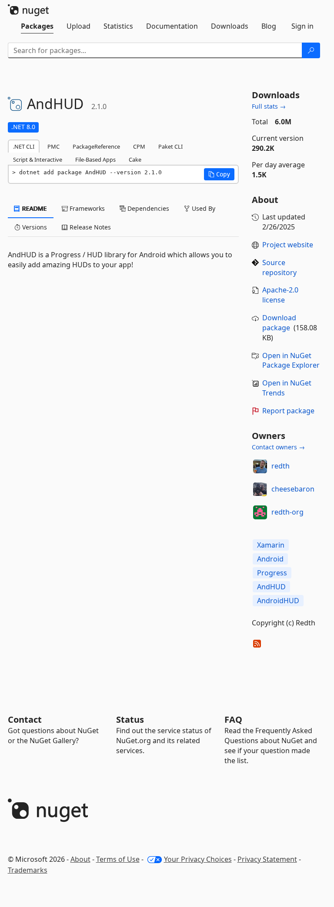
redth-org (287, 512)
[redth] (260, 466)
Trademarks (27, 870)
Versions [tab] (33, 227)
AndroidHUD (278, 600)
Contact (25, 719)
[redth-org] (260, 512)
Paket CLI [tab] (170, 146)
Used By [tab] (202, 208)
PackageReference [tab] (96, 146)
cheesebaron (292, 489)
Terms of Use (118, 859)
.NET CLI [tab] (23, 146)
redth (280, 466)
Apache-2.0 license (280, 295)
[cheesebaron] (260, 489)
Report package (288, 410)
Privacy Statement (267, 859)
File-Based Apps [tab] (95, 159)
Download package (279, 322)
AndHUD (271, 586)
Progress (272, 573)
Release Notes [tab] (89, 227)
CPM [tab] (139, 146)
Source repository (279, 267)
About (80, 859)
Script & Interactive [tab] (37, 159)
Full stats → (269, 106)
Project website (287, 244)
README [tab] (33, 208)
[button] (219, 174)
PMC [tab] (53, 146)
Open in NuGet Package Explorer (291, 360)
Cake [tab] (135, 159)
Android (270, 559)
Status (130, 719)
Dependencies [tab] (147, 208)
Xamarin (270, 545)
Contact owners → (278, 447)
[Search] (311, 50)
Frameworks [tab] (86, 208)
